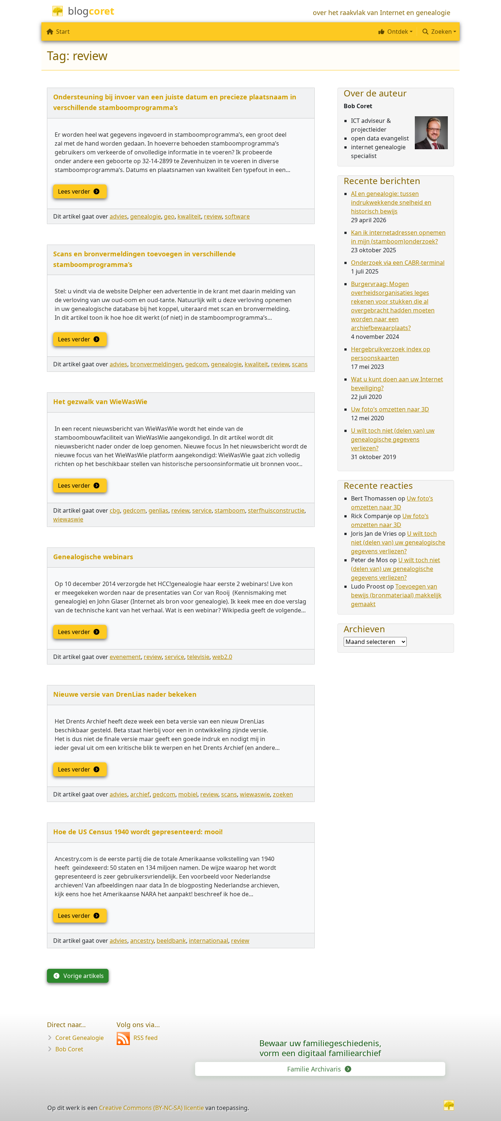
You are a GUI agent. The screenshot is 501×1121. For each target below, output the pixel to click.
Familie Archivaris (315, 1069)
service (202, 510)
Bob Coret (69, 1049)
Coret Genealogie (79, 1038)
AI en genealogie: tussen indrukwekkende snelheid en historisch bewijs (391, 202)
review (213, 216)
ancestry (142, 941)
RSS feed (146, 1038)
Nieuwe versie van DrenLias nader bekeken (125, 694)
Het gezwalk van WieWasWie (100, 401)
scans (300, 364)
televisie (198, 657)
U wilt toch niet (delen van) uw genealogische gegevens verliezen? (393, 439)
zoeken (283, 794)
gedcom (196, 364)
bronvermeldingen (156, 364)
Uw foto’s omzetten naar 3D (390, 409)
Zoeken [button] (441, 32)
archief (140, 794)
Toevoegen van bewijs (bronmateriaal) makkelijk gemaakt (396, 595)
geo (169, 216)
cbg (115, 510)
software (237, 216)
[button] (395, 31)
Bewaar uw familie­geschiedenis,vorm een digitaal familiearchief (320, 1047)
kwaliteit (189, 216)
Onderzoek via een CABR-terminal (398, 263)
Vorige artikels (83, 976)
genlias (158, 510)
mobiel (187, 794)
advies (118, 216)
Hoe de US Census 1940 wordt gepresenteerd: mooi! (138, 831)
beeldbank (171, 941)
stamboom (230, 510)
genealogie (145, 216)
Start (63, 32)
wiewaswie (68, 519)
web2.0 (222, 657)
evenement (125, 657)
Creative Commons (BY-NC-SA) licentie (151, 1108)
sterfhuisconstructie (276, 510)
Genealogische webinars (93, 556)
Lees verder (75, 191)
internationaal (208, 941)
